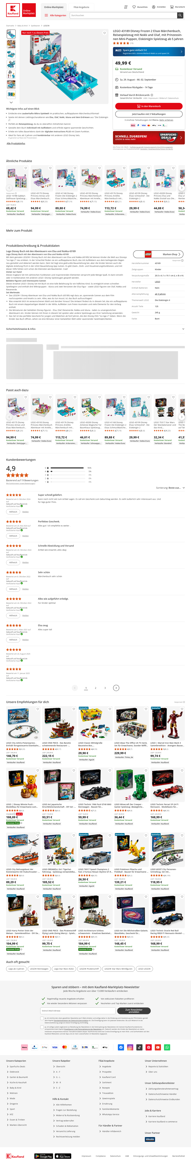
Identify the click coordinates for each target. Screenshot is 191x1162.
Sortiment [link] (106, 1082)
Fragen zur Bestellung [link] (66, 1110)
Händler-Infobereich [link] (111, 1131)
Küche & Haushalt (18, 1082)
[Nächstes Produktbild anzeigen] (11, 102)
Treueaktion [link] (107, 1093)
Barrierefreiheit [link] (178, 1156)
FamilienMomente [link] (110, 1109)
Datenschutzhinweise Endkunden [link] (164, 1099)
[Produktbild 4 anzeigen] (11, 64)
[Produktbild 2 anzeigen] (11, 44)
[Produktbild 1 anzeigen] (11, 34)
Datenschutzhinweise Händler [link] (162, 1094)
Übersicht (60, 1066)
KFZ (11, 1114)
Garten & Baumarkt (19, 1077)
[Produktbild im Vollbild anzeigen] (64, 66)
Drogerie (14, 1103)
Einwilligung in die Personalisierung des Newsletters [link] (83, 1029)
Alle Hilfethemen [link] (64, 1104)
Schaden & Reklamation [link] (67, 1126)
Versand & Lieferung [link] (65, 1131)
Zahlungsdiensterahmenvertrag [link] (163, 1088)
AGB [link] (127, 1156)
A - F (58, 1071)
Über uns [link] (152, 1071)
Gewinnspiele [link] (108, 1098)
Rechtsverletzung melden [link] (68, 1136)
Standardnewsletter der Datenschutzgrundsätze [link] (71, 1020)
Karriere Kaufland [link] (156, 1116)
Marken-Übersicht (18, 1125)
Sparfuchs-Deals (17, 1066)
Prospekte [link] (106, 1071)
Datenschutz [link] (115, 1156)
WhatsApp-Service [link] (110, 1114)
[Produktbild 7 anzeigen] (11, 94)
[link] (81, 7)
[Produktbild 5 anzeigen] (11, 74)
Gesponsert (10, 193)
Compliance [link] (101, 1156)
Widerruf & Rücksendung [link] (68, 1115)
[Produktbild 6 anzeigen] (11, 84)
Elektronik (14, 1071)
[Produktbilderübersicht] (11, 66)
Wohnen (14, 1093)
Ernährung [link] (107, 1103)
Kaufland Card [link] (109, 1077)
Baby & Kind (15, 1087)
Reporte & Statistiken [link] (158, 1066)
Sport (12, 1109)
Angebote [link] (106, 1066)
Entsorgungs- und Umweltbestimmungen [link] (150, 1156)
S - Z (58, 1087)
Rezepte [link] (106, 1087)
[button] (68, 467)
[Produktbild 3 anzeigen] (11, 54)
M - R (58, 1082)
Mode (12, 1098)
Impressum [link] (86, 1156)
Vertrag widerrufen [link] (65, 1120)
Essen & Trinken (17, 1119)
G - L (58, 1077)
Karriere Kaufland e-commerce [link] (162, 1121)
